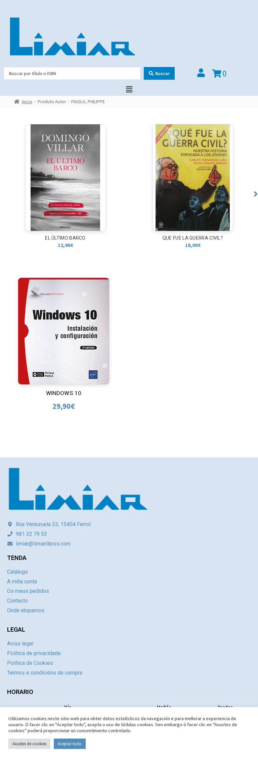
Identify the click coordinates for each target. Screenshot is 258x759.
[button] (256, 194)
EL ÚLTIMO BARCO (65, 238)
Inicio (27, 102)
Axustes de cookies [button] (29, 744)
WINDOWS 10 (63, 393)
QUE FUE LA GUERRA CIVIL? (193, 238)
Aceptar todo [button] (70, 744)
